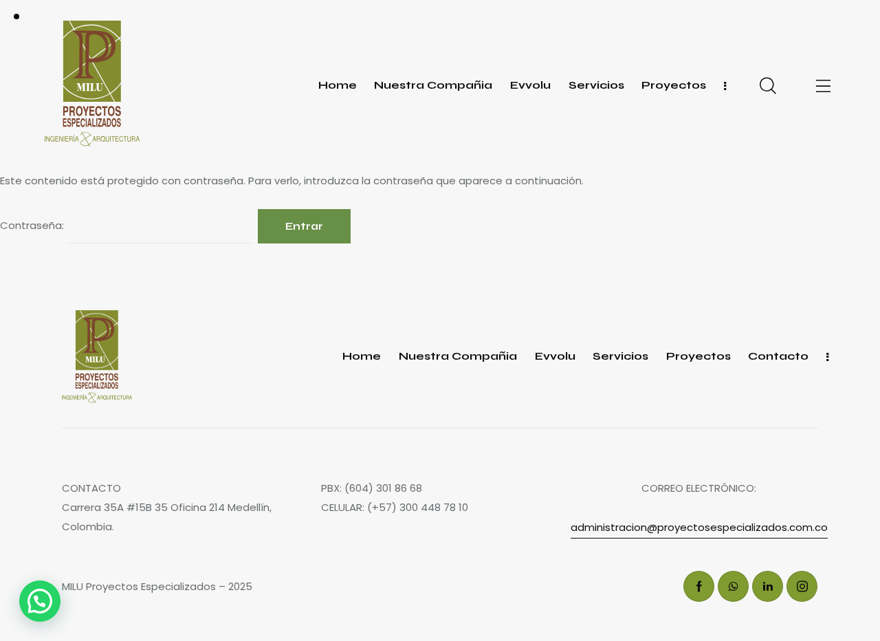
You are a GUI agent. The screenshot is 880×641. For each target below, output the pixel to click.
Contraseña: (33, 225)
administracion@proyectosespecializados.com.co (699, 527)
